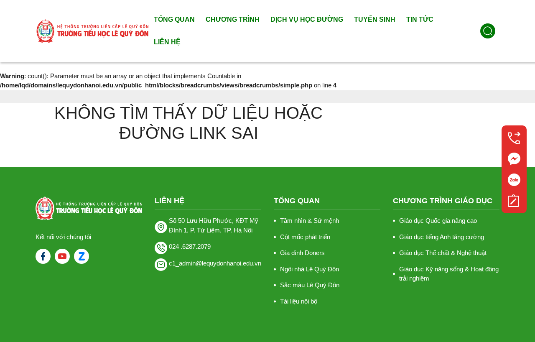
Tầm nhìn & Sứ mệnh (309, 220)
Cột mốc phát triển (305, 236)
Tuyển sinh (374, 19)
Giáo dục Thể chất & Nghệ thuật (443, 252)
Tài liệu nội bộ (298, 301)
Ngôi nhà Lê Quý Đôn (309, 269)
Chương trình (233, 19)
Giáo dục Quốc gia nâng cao (438, 220)
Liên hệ (167, 42)
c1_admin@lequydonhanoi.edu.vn (215, 263)
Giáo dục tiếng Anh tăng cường (441, 236)
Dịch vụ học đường (306, 19)
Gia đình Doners (302, 252)
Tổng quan (174, 19)
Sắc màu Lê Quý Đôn (309, 284)
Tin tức (419, 19)
